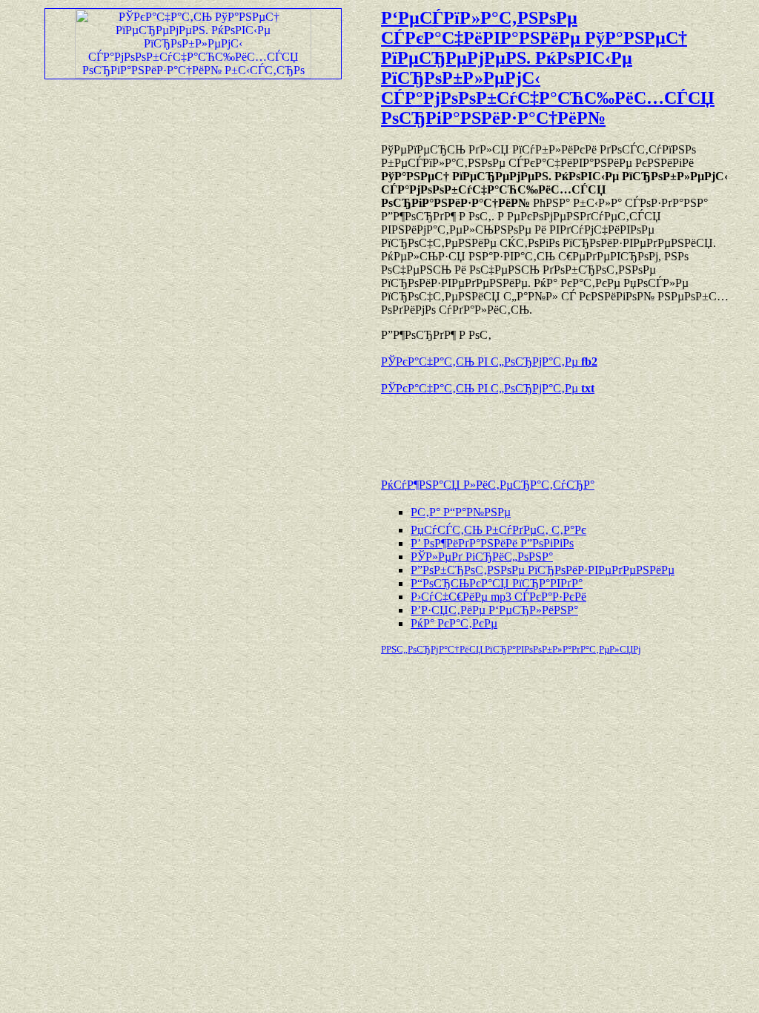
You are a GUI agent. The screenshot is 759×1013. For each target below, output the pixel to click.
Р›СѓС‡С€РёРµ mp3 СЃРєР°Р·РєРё (498, 596)
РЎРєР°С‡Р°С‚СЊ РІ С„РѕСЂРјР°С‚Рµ (489, 361)
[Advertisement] (554, 429)
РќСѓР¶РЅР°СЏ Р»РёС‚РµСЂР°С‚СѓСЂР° (487, 484)
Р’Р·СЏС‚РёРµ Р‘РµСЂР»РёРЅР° (494, 610)
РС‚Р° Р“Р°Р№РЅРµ (461, 512)
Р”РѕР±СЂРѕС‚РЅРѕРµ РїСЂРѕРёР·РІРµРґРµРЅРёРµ (543, 570)
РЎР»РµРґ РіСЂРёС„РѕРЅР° (482, 556)
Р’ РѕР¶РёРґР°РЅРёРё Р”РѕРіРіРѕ (492, 543)
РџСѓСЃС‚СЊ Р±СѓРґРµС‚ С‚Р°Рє (498, 530)
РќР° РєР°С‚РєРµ (454, 623)
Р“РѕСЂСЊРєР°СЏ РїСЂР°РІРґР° (497, 583)
